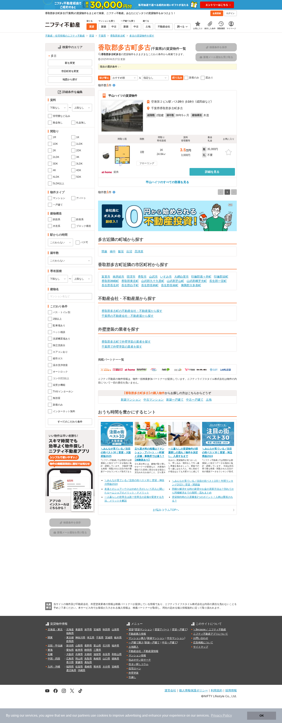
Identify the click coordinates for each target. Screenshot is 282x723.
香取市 (142, 276)
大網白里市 (181, 276)
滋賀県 (97, 654)
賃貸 (131, 629)
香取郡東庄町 (130, 281)
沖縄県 (81, 670)
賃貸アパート (162, 629)
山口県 (106, 658)
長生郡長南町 (169, 285)
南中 (113, 251)
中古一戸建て (194, 399)
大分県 (106, 666)
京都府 (88, 654)
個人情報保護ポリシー (193, 690)
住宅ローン (135, 668)
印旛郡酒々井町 (201, 276)
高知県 (88, 662)
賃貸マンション (143, 629)
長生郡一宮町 (218, 281)
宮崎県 (115, 666)
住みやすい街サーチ (140, 659)
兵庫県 (79, 654)
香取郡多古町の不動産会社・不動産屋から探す (132, 310)
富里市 (106, 276)
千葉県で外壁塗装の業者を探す (122, 346)
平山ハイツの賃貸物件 (122, 95)
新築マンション (131, 399)
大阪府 (70, 654)
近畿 (50, 654)
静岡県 (88, 649)
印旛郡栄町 (221, 276)
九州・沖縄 (54, 666)
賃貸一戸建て (179, 629)
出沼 (129, 251)
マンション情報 (137, 655)
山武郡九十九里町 (152, 281)
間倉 (104, 251)
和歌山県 (117, 654)
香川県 (70, 662)
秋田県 (106, 629)
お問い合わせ (200, 638)
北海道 (70, 629)
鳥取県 (88, 658)
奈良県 (106, 654)
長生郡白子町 (130, 285)
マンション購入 (137, 638)
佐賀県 (79, 666)
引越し (132, 677)
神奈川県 (80, 637)
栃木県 (118, 637)
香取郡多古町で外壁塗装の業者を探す (126, 341)
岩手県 (88, 629)
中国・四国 (54, 658)
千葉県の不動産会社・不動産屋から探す (128, 315)
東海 (50, 649)
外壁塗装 (134, 672)
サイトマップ (200, 646)
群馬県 (70, 641)
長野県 (88, 645)
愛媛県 (79, 662)
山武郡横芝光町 (197, 281)
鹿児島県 (71, 670)
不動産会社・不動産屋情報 (143, 651)
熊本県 (97, 666)
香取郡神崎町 (110, 281)
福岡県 (70, 666)
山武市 (153, 276)
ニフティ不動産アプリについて (210, 633)
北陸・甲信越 (55, 645)
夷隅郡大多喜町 (191, 285)
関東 (50, 637)
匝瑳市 (131, 276)
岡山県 (79, 658)
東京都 (70, 637)
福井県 (115, 645)
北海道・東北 (55, 629)
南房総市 (118, 276)
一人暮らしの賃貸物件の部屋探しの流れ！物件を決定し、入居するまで (183, 452)
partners (84, 715)
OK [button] (261, 715)
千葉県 (99, 637)
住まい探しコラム (138, 664)
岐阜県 (79, 649)
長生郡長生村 (110, 285)
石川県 (106, 645)
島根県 (97, 658)
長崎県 (88, 666)
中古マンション (153, 399)
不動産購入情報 (137, 633)
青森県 (79, 629)
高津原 (139, 251)
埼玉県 (90, 637)
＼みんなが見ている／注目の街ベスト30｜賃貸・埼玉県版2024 (217, 452)
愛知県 (70, 649)
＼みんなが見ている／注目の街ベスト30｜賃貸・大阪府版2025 (116, 452)
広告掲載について (203, 642)
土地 (209, 399)
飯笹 (121, 251)
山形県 (115, 629)
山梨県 (79, 645)
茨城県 (109, 637)
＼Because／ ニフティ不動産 (209, 629)
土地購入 (134, 646)
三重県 (97, 649)
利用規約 (216, 690)
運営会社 (170, 690)
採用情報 (231, 690)
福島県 (70, 633)
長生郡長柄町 (150, 285)
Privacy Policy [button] (221, 715)
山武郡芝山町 (175, 281)
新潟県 (70, 645)
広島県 (70, 658)
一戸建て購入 (136, 642)
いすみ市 (166, 276)
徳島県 (115, 658)
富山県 (97, 645)
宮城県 (97, 629)
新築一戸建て (175, 399)
